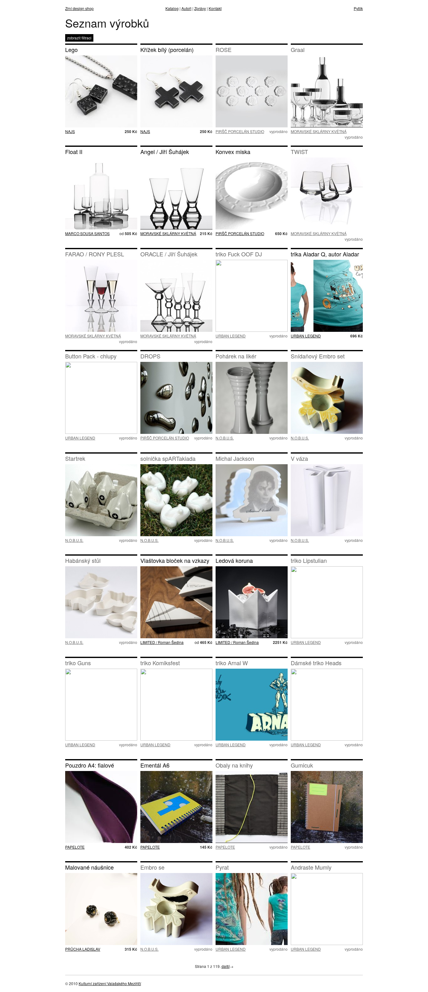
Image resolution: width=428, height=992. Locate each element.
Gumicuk (302, 765)
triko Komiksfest (160, 663)
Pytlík (358, 8)
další (226, 966)
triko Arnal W (232, 663)
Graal (298, 49)
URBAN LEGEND (231, 335)
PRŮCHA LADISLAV (82, 949)
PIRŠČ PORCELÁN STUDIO (240, 131)
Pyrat (222, 867)
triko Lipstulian (309, 560)
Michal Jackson (235, 458)
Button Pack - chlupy (91, 356)
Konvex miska (233, 151)
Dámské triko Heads (316, 663)
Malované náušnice (89, 867)
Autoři (186, 8)
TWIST (299, 151)
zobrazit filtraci (79, 37)
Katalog (172, 8)
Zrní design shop (79, 8)
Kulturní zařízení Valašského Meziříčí (110, 983)
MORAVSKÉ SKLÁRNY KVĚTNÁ (319, 131)
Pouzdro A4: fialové (89, 765)
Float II (73, 151)
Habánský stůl (83, 560)
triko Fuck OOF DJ (239, 254)
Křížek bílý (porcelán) (167, 49)
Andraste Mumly (311, 867)
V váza (299, 458)
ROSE (224, 49)
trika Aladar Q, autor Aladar (325, 254)
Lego (71, 49)
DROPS (150, 356)
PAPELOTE (75, 847)
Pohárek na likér (236, 356)
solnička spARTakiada (168, 458)
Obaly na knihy (234, 765)
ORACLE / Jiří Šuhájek (168, 254)
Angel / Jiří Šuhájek (164, 151)
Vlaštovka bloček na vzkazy (174, 560)
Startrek (75, 458)
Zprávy (200, 8)
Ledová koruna (234, 560)
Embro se (152, 867)
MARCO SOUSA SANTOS (87, 233)
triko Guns (78, 663)
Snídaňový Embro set (318, 356)
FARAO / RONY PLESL (94, 254)
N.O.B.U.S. (225, 437)
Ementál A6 (155, 765)
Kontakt (215, 8)
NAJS (70, 131)
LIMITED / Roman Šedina (162, 642)
